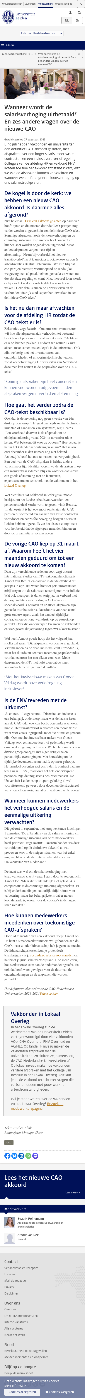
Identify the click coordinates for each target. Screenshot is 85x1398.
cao (9, 1142)
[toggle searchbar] (79, 12)
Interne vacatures (16, 1322)
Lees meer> (71, 1192)
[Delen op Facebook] (7, 1156)
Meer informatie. (15, 1386)
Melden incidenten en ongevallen (26, 1357)
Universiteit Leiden (12, 3)
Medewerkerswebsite (14, 54)
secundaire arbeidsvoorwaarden (51, 955)
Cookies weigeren (61, 1392)
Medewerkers (45, 3)
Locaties (9, 1274)
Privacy (9, 1287)
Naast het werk (14, 1335)
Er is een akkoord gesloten (43, 221)
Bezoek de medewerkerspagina (37, 1106)
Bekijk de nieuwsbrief (18, 1373)
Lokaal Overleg (15, 485)
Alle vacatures (13, 1328)
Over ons (10, 1309)
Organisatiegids (63, 3)
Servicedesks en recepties (21, 1268)
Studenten (30, 3)
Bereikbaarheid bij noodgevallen (25, 1351)
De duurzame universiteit (21, 1316)
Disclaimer (11, 1293)
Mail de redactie (15, 1281)
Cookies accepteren (22, 1392)
